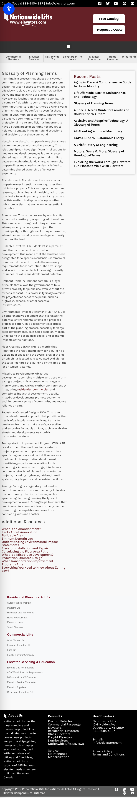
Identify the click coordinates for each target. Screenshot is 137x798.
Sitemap (39, 793)
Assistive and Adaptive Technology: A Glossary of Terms (101, 123)
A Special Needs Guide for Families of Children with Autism (101, 112)
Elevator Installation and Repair (25, 548)
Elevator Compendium (17, 793)
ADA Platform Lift (16, 640)
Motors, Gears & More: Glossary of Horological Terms (99, 153)
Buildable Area (12, 535)
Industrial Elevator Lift (18, 645)
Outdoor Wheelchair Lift (19, 602)
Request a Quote (110, 29)
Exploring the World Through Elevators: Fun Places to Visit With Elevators (102, 164)
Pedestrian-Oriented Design (22, 558)
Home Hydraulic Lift (17, 617)
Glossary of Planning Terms (94, 103)
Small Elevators (15, 627)
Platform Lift (13, 607)
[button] (69, 46)
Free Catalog (109, 19)
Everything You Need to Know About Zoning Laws (33, 569)
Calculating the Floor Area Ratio (25, 551)
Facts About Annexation (19, 532)
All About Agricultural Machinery (98, 131)
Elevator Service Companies (22, 682)
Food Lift (11, 650)
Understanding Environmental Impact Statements (30, 543)
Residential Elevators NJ (20, 692)
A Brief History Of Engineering (96, 145)
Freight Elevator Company (20, 655)
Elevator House (15, 622)
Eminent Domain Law (17, 539)
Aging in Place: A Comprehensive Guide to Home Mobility (102, 84)
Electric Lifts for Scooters (20, 667)
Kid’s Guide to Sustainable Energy (99, 138)
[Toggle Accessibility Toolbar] (9, 9)
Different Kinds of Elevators (21, 677)
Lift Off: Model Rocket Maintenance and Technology (100, 95)
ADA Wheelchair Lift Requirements (25, 672)
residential (24, 389)
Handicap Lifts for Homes (20, 612)
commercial (41, 389)
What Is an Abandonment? (21, 529)
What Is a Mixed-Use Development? (28, 555)
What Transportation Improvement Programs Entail (27, 562)
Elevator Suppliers (16, 687)
